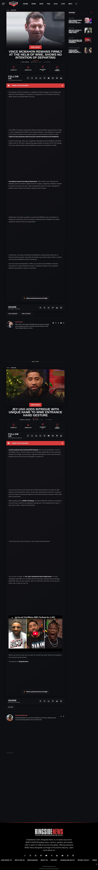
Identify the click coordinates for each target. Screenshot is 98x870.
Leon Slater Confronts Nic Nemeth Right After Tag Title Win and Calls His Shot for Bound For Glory (75, 51)
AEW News (71, 18)
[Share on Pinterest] (52, 307)
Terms (94, 860)
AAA (55, 4)
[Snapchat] (56, 78)
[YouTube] (48, 78)
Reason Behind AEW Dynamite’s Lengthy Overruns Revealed (75, 41)
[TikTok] (68, 855)
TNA (48, 4)
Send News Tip (6, 860)
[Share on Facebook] (40, 307)
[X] (32, 78)
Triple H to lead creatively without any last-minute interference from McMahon (34, 136)
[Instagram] (52, 78)
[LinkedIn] (40, 78)
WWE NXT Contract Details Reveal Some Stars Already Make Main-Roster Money (75, 31)
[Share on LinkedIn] (48, 307)
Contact (54, 860)
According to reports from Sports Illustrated (23, 181)
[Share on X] (44, 307)
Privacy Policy (83, 860)
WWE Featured (26, 313)
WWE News (13, 10)
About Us (44, 860)
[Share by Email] (61, 307)
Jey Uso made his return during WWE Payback (23, 450)
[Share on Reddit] (56, 307)
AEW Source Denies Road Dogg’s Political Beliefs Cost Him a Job (75, 21)
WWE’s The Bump (28, 500)
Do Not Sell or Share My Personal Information (49, 868)
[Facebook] (28, 78)
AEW (41, 4)
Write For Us (20, 860)
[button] (76, 4)
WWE (33, 4)
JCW (63, 4)
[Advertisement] (20, 204)
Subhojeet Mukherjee (25, 419)
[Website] (53, 323)
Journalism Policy (67, 860)
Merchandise (32, 860)
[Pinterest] (44, 78)
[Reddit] (61, 78)
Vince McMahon (12, 313)
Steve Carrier (25, 62)
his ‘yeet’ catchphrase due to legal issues (38, 576)
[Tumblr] (52, 855)
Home (25, 4)
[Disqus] (35, 778)
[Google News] (36, 78)
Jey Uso (10, 707)
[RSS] (73, 855)
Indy (70, 4)
